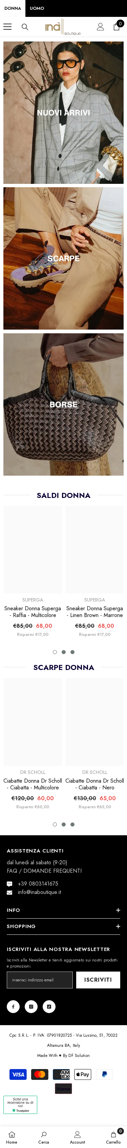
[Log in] (100, 26)
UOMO (37, 8)
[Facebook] (13, 1006)
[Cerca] (25, 27)
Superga (32, 599)
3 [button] (72, 652)
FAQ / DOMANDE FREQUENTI (44, 871)
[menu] (7, 27)
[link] (44, 1137)
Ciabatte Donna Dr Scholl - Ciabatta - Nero (94, 784)
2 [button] (64, 652)
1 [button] (55, 652)
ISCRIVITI (98, 980)
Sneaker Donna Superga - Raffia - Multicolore (32, 612)
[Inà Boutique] (63, 112)
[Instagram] (31, 1006)
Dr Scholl (32, 772)
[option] (33, 574)
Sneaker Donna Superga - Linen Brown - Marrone (94, 612)
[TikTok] (49, 1006)
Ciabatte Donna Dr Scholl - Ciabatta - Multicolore (32, 784)
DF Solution (79, 1056)
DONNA (12, 8)
